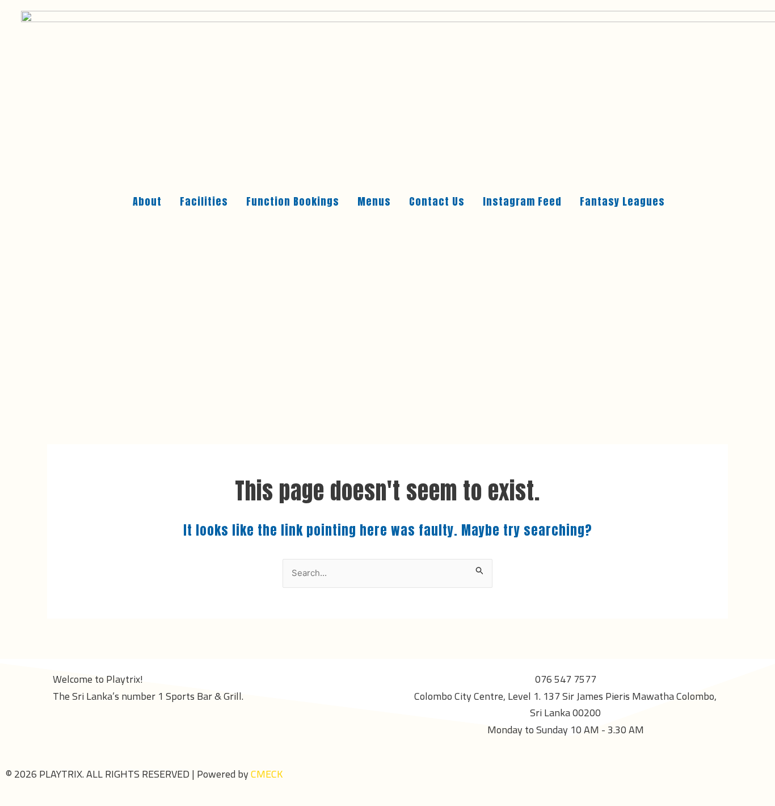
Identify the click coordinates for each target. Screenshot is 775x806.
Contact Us (437, 201)
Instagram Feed (522, 201)
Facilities (204, 201)
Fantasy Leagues (622, 201)
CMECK (267, 774)
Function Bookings (292, 201)
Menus (374, 201)
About (147, 201)
